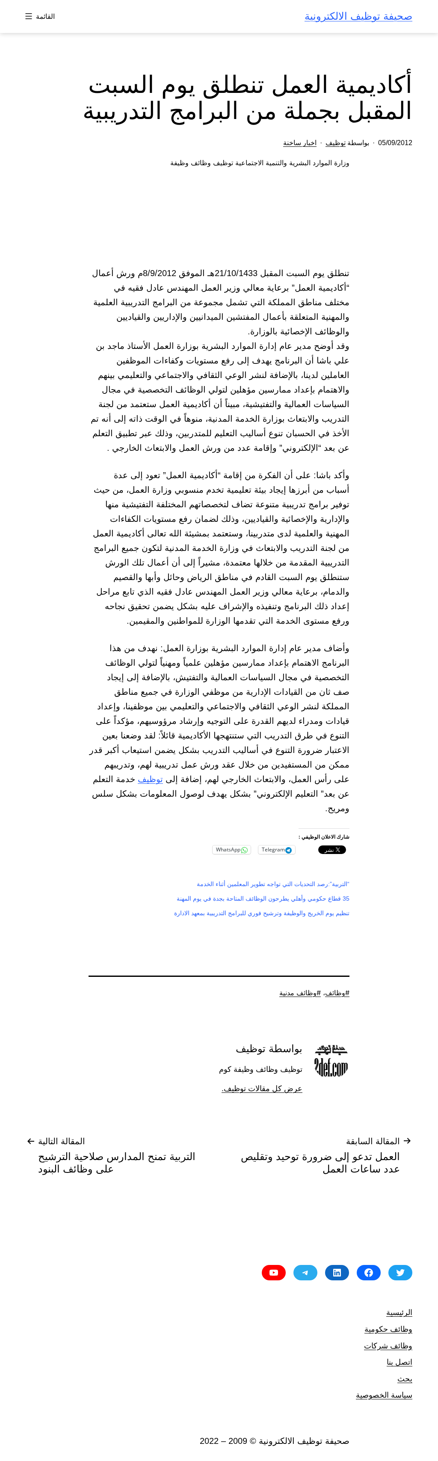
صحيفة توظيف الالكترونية (358, 16)
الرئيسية (399, 1312)
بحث (404, 1378)
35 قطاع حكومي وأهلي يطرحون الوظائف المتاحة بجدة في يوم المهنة (263, 898)
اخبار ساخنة (300, 142)
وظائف (335, 992)
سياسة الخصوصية (384, 1394)
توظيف (336, 142)
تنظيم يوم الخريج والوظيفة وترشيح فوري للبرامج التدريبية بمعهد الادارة (261, 913)
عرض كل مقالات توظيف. (262, 1088)
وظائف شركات (388, 1345)
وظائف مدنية (298, 992)
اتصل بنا (399, 1361)
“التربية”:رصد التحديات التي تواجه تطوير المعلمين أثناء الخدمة (273, 884)
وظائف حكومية (388, 1328)
